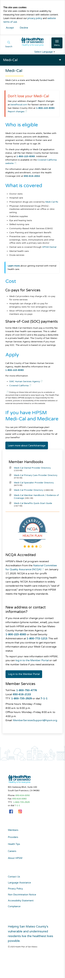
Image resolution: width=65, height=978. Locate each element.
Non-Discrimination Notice (22, 894)
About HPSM (15, 858)
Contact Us (14, 876)
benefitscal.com (19, 104)
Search (8, 46)
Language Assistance (19, 882)
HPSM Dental (49, 247)
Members (13, 830)
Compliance (14, 906)
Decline (24, 27)
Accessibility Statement (21, 900)
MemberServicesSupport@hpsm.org (35, 720)
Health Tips (14, 844)
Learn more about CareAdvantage (26, 445)
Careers (12, 851)
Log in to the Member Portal (24, 674)
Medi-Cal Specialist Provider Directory (34, 482)
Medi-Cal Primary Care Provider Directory (35, 475)
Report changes (16, 111)
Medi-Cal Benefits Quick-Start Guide (33, 503)
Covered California (19, 385)
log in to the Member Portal (32, 660)
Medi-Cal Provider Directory (28, 490)
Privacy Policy (15, 888)
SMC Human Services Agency (24, 381)
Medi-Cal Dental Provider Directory (32, 467)
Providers (13, 837)
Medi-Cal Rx (51, 202)
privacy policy (34, 18)
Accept (10, 27)
